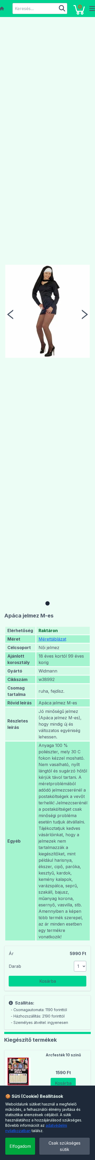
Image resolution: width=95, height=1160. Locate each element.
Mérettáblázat (52, 639)
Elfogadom (20, 1146)
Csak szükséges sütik (64, 1146)
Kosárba (47, 981)
